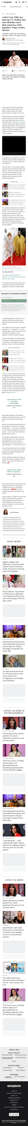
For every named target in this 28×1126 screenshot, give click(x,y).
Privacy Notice (20, 306)
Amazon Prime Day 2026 (15, 6)
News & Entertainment (11, 13)
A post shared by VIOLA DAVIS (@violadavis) (14, 471)
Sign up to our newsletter (20, 1076)
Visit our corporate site (21, 1120)
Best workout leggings (7, 1070)
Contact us (14, 1095)
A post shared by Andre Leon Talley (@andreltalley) (14, 401)
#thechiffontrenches (9, 392)
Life (3, 13)
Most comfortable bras (20, 1070)
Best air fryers (21, 1067)
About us (14, 1091)
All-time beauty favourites (7, 1054)
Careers (14, 1104)
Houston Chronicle (20, 122)
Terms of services (18, 304)
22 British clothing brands (20, 1057)
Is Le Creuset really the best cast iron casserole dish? (7, 1058)
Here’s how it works (15, 44)
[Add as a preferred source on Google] (14, 1114)
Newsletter (23, 70)
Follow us (15, 70)
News (21, 40)
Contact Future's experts (14, 1093)
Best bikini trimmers (7, 1067)
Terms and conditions (14, 1098)
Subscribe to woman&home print (8, 1077)
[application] (14, 144)
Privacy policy (14, 1100)
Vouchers (14, 1061)
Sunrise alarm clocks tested (20, 1054)
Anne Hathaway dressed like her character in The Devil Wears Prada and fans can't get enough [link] (13, 277)
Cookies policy (14, 1102)
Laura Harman (11, 38)
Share (6, 70)
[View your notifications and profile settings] (16, 2)
